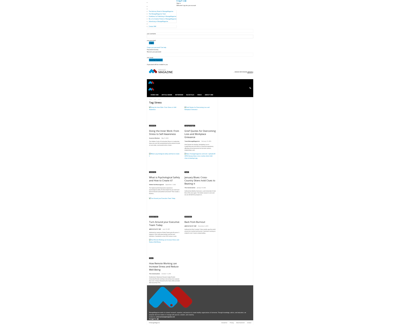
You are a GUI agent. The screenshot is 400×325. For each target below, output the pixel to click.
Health (186, 172)
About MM (152, 6)
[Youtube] (185, 1)
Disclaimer (224, 322)
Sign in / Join (153, 2)
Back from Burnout (194, 221)
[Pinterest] (181, 1)
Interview (179, 95)
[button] (250, 88)
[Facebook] (177, 1)
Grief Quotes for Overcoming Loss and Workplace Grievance (200, 134)
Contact (249, 322)
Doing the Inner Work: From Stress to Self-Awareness (164, 132)
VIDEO (199, 95)
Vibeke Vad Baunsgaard (156, 184)
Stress (151, 258)
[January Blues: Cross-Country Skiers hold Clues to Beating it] (200, 163)
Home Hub (154, 95)
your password (151, 40)
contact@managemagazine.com (165, 317)
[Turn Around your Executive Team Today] (164, 207)
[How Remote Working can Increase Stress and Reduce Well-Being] (164, 249)
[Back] (186, 1)
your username (151, 33)
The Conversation (189, 187)
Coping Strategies (190, 125)
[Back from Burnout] (200, 207)
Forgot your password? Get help (156, 47)
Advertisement (240, 322)
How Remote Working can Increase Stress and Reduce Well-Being (164, 266)
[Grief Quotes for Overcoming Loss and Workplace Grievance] (200, 116)
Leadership (153, 125)
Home (150, 99)
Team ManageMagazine (192, 141)
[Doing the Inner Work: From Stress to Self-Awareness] (164, 116)
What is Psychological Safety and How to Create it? (164, 179)
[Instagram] (178, 1)
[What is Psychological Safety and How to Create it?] (164, 163)
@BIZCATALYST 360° (155, 229)
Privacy (232, 322)
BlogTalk (190, 95)
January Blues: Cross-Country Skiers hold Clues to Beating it (199, 180)
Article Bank (167, 95)
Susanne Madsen (154, 138)
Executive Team (154, 216)
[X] (183, 1)
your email (150, 57)
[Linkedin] (180, 1)
